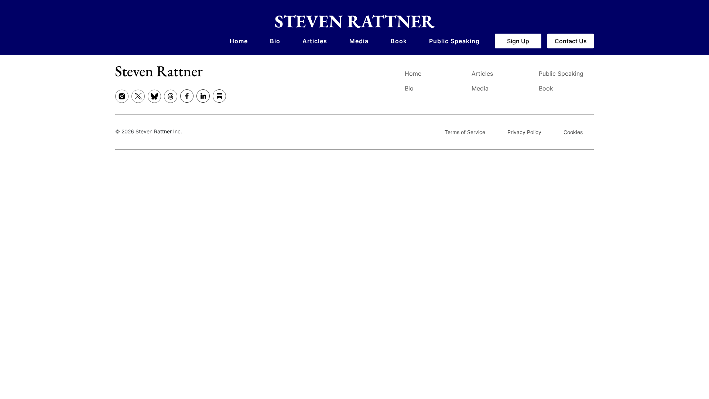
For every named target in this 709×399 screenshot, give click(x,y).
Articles (314, 41)
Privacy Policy (524, 132)
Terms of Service (465, 132)
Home (239, 41)
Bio (275, 41)
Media (359, 41)
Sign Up (518, 41)
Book (399, 41)
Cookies (573, 132)
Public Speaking (454, 41)
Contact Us (571, 41)
